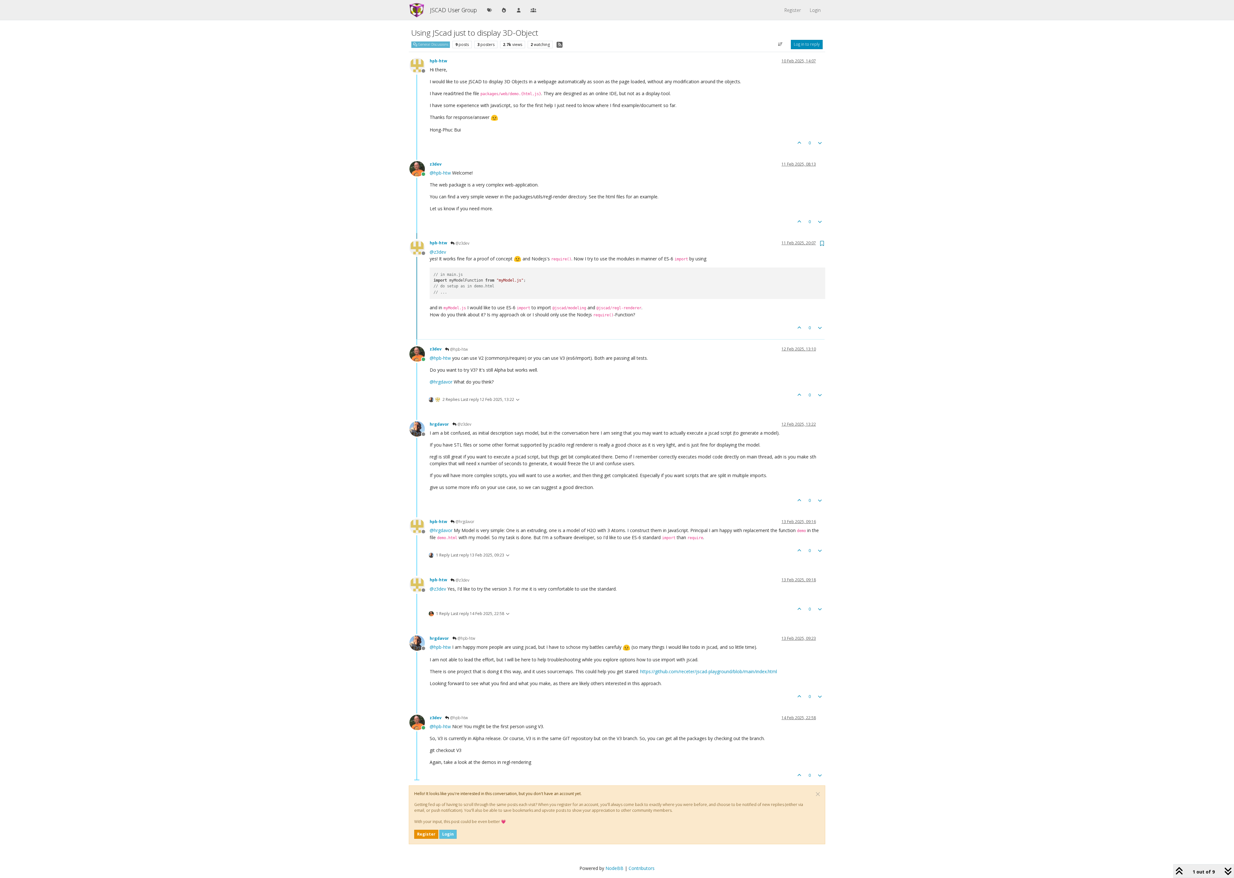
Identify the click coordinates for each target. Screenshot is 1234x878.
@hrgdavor (464, 521)
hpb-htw (438, 61)
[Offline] (419, 65)
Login (448, 834)
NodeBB (614, 868)
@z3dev (462, 243)
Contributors (642, 868)
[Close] (818, 794)
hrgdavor (439, 424)
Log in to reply (807, 44)
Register (426, 834)
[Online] (419, 168)
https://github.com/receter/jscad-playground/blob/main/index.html (708, 671)
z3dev (436, 164)
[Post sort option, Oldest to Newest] (780, 44)
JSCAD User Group (453, 10)
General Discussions (432, 44)
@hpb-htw (458, 349)
